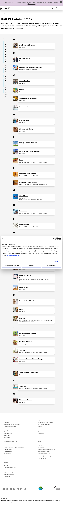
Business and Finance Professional (30, 67)
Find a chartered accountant (10, 431)
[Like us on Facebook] (11, 489)
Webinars (6, 469)
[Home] (6, 8)
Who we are (6, 420)
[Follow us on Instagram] (14, 489)
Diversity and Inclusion (9, 430)
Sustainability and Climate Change (31, 359)
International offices (42, 430)
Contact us (40, 420)
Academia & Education (27, 45)
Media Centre (7, 435)
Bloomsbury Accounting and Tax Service (12, 444)
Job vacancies (7, 437)
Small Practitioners (25, 342)
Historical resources (8, 451)
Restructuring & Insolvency (28, 301)
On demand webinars (9, 470)
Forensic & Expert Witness (28, 182)
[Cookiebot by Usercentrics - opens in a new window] (54, 238)
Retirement (23, 318)
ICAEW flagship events (9, 474)
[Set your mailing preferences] (21, 489)
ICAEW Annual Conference (10, 472)
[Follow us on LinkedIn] (7, 489)
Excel (21, 160)
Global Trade (23, 196)
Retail (21, 309)
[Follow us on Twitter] (3, 489)
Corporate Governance (27, 107)
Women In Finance (25, 400)
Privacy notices (41, 447)
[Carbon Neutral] (45, 488)
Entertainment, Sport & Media (29, 151)
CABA (39, 431)
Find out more (31, 4)
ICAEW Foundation (8, 433)
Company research (8, 449)
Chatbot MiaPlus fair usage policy (45, 456)
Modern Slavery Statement (43, 445)
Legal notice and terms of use (44, 453)
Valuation (22, 386)
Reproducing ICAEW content (44, 451)
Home (2, 13)
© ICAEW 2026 (4, 498)
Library (5, 445)
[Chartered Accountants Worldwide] (57, 488)
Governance (6, 422)
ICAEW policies (41, 444)
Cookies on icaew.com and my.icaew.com (46, 449)
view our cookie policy (12, 255)
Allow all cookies (51, 265)
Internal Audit (24, 224)
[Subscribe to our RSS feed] (25, 489)
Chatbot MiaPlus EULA (42, 458)
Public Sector (23, 287)
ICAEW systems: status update (44, 424)
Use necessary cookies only (11, 265)
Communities (9, 13)
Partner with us (41, 433)
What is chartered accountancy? (11, 428)
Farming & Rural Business (27, 173)
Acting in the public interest (10, 426)
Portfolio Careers (25, 276)
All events (6, 465)
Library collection (7, 453)
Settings (56, 261)
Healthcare (23, 211)
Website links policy (42, 455)
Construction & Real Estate (28, 98)
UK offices (40, 426)
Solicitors (22, 350)
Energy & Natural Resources (28, 143)
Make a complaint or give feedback (45, 422)
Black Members (24, 59)
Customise (30, 265)
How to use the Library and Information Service (14, 447)
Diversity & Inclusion (26, 129)
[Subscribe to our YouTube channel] (18, 489)
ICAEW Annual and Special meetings (12, 424)
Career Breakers (24, 81)
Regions (39, 428)
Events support (7, 476)
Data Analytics (24, 120)
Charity (21, 89)
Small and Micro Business (27, 333)
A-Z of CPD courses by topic (10, 467)
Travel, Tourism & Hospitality (28, 372)
